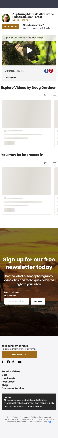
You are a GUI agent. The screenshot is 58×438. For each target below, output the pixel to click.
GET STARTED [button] (10, 26)
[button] (37, 27)
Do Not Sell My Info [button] (44, 420)
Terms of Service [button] (11, 420)
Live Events (8, 378)
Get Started (20, 37)
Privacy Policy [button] (27, 420)
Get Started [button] (19, 354)
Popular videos (11, 371)
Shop (5, 385)
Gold (4, 375)
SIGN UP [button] (38, 301)
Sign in (7, 37)
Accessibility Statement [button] (16, 422)
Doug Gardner (21, 20)
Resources (8, 381)
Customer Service (13, 388)
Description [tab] (10, 77)
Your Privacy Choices (38, 422)
